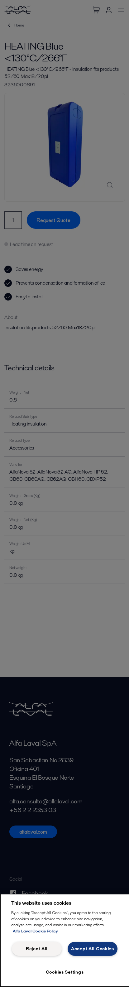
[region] (64, 940)
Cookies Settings (65, 972)
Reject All (37, 949)
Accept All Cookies (92, 949)
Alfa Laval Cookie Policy (35, 931)
